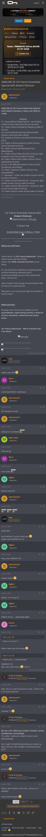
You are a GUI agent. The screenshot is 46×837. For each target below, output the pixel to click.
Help (40, 828)
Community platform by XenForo (22, 835)
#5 (44, 426)
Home (4, 830)
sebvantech (7, 89)
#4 (44, 407)
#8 (44, 487)
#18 (43, 726)
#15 (43, 632)
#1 (44, 104)
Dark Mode (7, 824)
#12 (43, 574)
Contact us (6, 828)
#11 (43, 554)
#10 (43, 526)
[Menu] (4, 2)
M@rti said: (7, 637)
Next (23, 802)
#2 (44, 368)
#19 (43, 764)
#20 (43, 784)
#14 (43, 613)
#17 (43, 707)
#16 (43, 685)
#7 (44, 466)
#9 (44, 506)
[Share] (40, 104)
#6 (44, 447)
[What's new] (43, 3)
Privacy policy (31, 828)
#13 (43, 593)
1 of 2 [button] (16, 802)
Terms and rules (18, 828)
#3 (44, 388)
